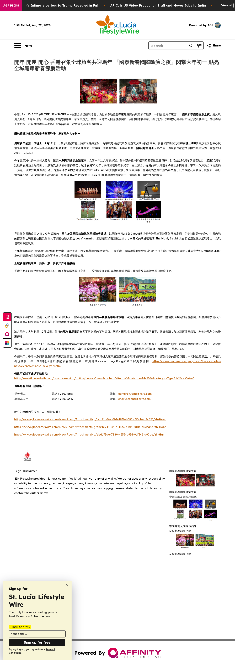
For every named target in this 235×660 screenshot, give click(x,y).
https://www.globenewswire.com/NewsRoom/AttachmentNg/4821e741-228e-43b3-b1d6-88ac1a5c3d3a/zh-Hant (90, 427)
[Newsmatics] (7, 343)
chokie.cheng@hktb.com (134, 399)
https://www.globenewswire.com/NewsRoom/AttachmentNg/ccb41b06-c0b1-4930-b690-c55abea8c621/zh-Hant (90, 419)
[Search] (191, 46)
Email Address (20, 627)
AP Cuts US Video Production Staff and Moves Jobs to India (158, 5)
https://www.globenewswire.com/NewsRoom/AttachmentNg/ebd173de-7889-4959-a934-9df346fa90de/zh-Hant (89, 434)
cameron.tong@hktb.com (135, 393)
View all (226, 5)
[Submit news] (7, 317)
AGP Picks (11, 5)
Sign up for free (37, 642)
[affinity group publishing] (7, 334)
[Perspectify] (7, 325)
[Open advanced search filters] (199, 46)
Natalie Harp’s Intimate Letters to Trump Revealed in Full (52, 5)
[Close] (67, 585)
